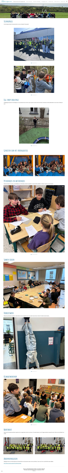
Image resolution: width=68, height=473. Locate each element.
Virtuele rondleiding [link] (36, 1)
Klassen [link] (62, 1)
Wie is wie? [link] (56, 1)
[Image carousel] (34, 45)
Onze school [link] (28, 1)
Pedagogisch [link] (44, 1)
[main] (44, 10)
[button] (66, 1)
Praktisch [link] (50, 1)
